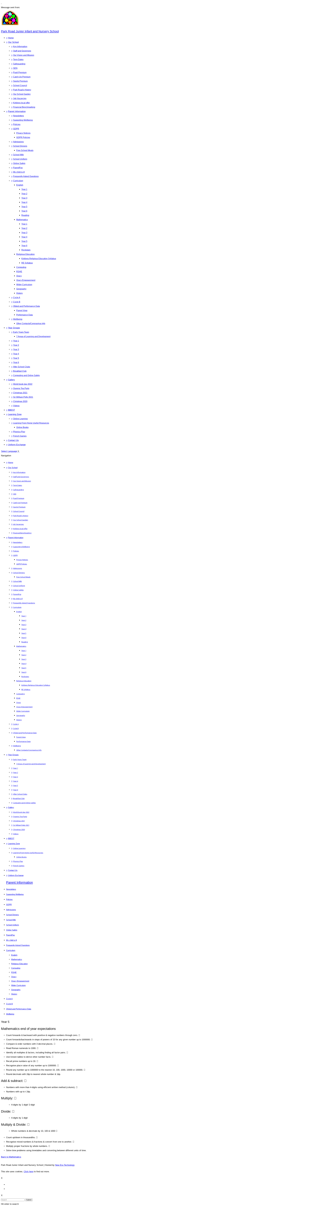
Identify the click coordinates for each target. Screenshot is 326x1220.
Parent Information (17, 111)
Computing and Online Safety (26, 375)
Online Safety (19, 163)
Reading (25, 215)
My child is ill (19, 172)
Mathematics (22, 220)
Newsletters (18, 116)
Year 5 (24, 207)
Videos (16, 406)
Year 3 (24, 198)
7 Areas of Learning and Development (33, 336)
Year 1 (24, 189)
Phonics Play (19, 432)
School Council (20, 85)
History (19, 293)
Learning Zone (15, 414)
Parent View (21, 310)
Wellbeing (17, 319)
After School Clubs (21, 367)
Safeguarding (19, 64)
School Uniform (20, 159)
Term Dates (18, 59)
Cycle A (16, 297)
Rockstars (25, 250)
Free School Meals (24, 150)
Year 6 (24, 211)
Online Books (22, 427)
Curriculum (18, 181)
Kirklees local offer (21, 103)
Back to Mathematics (11, 1157)
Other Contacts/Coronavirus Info (30, 323)
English (19, 185)
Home (11, 38)
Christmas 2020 (20, 401)
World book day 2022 (22, 384)
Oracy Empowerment (25, 280)
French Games (19, 436)
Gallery (11, 380)
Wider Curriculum (24, 284)
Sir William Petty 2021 (23, 397)
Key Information (20, 46)
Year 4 (24, 202)
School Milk (18, 155)
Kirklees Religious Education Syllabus (38, 258)
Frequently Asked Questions (26, 176)
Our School (13, 42)
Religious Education (25, 254)
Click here (28, 1171)
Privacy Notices (23, 133)
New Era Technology (65, 1165)
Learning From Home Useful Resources (31, 423)
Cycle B (16, 302)
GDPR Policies (23, 137)
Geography (21, 289)
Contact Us (13, 440)
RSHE (19, 271)
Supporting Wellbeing (23, 120)
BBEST (11, 410)
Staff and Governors (22, 51)
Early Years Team (21, 332)
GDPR (16, 129)
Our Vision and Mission (23, 55)
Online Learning (20, 419)
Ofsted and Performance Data (26, 306)
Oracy (19, 276)
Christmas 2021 (20, 393)
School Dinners (20, 146)
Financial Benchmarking (24, 107)
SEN (15, 68)
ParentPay (18, 168)
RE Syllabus (27, 263)
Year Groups (14, 328)
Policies (16, 124)
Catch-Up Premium (21, 77)
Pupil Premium (19, 72)
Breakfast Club (19, 371)
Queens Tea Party (21, 388)
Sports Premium (20, 81)
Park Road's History (22, 90)
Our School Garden (22, 94)
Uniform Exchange (17, 444)
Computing (21, 267)
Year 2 (24, 194)
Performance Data (24, 315)
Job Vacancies (19, 98)
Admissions (18, 142)
